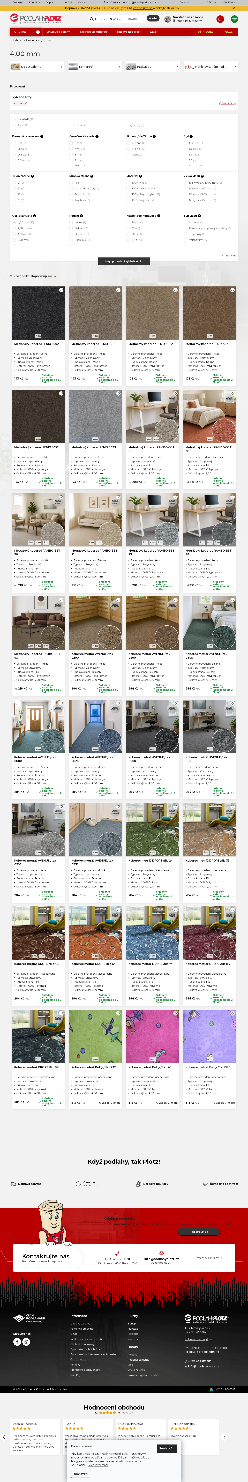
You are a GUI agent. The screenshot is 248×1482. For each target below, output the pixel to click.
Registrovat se (199, 1231)
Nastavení (81, 1473)
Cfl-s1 (136, 228)
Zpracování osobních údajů (86, 1349)
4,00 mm (19, 103)
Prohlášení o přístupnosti (85, 1369)
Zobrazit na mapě (196, 1339)
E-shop (131, 1323)
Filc (79, 182)
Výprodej (136, 125)
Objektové (83, 234)
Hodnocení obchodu (114, 1407)
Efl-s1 (136, 239)
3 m (78, 154)
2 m (79, 160)
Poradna (184, 2)
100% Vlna (140, 182)
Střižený (195, 222)
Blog (130, 1364)
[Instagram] (26, 1342)
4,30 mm (25, 228)
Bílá (21, 143)
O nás (73, 1333)
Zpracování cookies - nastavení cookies (93, 1354)
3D (192, 160)
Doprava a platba (80, 1323)
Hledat (153, 18)
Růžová (24, 160)
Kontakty (34, 2)
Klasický (195, 148)
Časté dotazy (78, 1359)
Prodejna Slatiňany (189, 21)
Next (224, 1437)
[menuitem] (26, 32)
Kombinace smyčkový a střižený (210, 228)
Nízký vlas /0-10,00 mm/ (205, 182)
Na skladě (26, 119)
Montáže (66, 2)
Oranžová (24, 154)
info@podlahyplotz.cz (148, 2)
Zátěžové (82, 239)
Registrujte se (143, 8)
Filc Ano (139, 143)
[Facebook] (17, 1342)
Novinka (80, 125)
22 (21, 188)
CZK (210, 2)
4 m (79, 148)
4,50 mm (25, 234)
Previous (4, 1437)
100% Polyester (143, 200)
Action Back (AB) (86, 188)
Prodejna (17, 2)
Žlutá (22, 148)
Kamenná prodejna (81, 1328)
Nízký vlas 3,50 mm (202, 200)
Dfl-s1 (137, 234)
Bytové (81, 228)
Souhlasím (167, 1448)
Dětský (195, 154)
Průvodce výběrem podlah (143, 1375)
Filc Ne (138, 148)
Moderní (195, 143)
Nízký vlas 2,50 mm (202, 188)
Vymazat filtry (227, 103)
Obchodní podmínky (82, 1344)
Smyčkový (197, 234)
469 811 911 (116, 2)
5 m (79, 143)
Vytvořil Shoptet (225, 1388)
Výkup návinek (136, 1370)
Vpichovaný (198, 239)
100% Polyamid (143, 188)
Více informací (98, 1465)
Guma (137, 154)
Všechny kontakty (208, 1257)
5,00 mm (25, 239)
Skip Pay (75, 1375)
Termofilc (82, 194)
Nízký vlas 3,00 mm (202, 194)
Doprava (51, 2)
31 (20, 200)
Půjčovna (133, 1339)
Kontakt (75, 1364)
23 (21, 194)
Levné (80, 222)
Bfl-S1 (137, 222)
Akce (22, 125)
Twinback (82, 200)
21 (20, 182)
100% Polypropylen (145, 194)
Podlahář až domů (138, 1359)
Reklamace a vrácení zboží (86, 1339)
